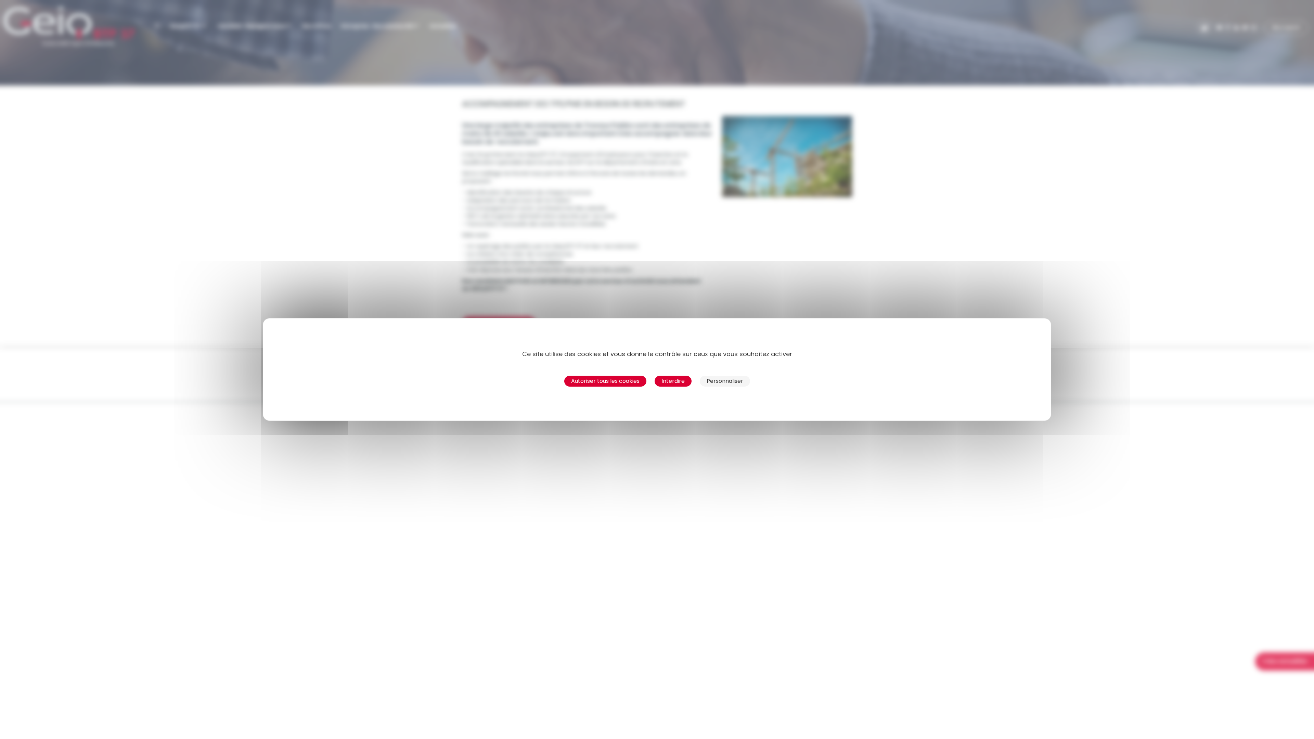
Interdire (673, 381)
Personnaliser (725, 381)
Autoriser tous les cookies (605, 381)
